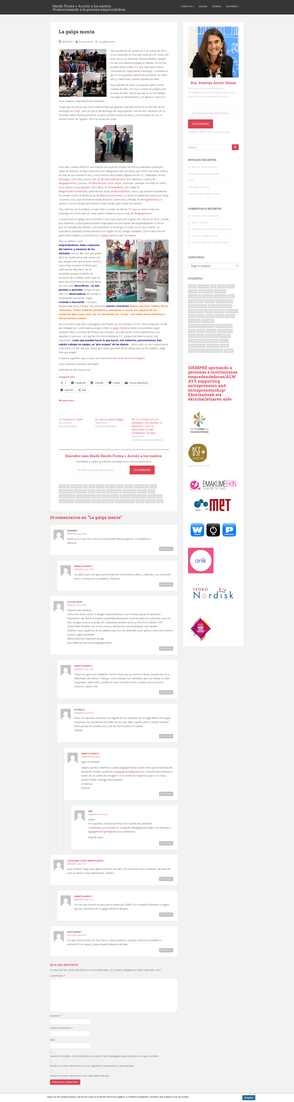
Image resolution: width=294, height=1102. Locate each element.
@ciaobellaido (115, 187)
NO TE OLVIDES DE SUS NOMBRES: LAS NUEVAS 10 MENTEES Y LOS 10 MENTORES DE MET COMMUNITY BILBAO (147, 426)
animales (64, 486)
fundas (100, 491)
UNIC (191, 180)
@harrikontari (99, 183)
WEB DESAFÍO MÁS (199, 465)
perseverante (82, 501)
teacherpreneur (196, 345)
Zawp (129, 71)
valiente (150, 501)
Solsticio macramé (125, 501)
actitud (192, 286)
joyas (151, 491)
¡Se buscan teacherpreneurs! (203, 173)
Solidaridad (194, 340)
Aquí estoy (226, 229)
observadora (155, 496)
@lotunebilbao (122, 191)
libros (105, 496)
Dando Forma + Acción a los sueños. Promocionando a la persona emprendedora (89, 7)
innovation (208, 321)
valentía (228, 350)
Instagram (139, 358)
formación (232, 311)
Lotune (114, 496)
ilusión (219, 316)
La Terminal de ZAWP (71, 419)
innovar (142, 491)
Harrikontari (129, 491)
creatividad (194, 296)
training (193, 350)
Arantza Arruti (86, 41)
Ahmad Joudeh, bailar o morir (204, 193)
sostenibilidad (210, 340)
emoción (209, 301)
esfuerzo (219, 311)
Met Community (223, 325)
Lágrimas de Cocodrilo (89, 496)
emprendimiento (197, 306)
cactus (129, 486)
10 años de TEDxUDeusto (202, 167)
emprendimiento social (220, 306)
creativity (207, 296)
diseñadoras (66, 491)
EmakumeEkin (195, 301)
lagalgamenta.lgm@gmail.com (104, 831)
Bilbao (230, 286)
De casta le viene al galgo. (109, 419)
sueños (223, 340)
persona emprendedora (218, 335)
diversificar (80, 491)
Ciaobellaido (141, 486)
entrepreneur (195, 311)
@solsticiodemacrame (113, 179)
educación (220, 296)
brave (120, 486)
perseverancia (196, 335)
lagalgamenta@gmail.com (130, 771)
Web (52, 1039)
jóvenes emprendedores (201, 325)
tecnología (212, 345)
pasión (201, 330)
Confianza (220, 291)
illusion (209, 316)
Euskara (216, 6)
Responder (166, 549)
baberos (110, 486)
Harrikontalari (114, 491)
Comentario (57, 975)
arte (92, 486)
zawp (159, 501)
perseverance (66, 501)
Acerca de (186, 6)
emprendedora (224, 301)
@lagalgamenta (67, 183)
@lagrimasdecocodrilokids (73, 191)
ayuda (221, 286)
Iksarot (215, 215)
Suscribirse (142, 470)
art (85, 486)
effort (91, 491)
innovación (194, 321)
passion (211, 330)
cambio (193, 291)
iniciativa (230, 316)
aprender (76, 486)
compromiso (206, 291)
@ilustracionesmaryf (111, 195)
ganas (192, 316)
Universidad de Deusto (211, 350)
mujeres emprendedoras (133, 496)
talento (140, 501)
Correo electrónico (61, 1028)
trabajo (224, 345)
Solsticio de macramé (102, 501)
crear (153, 486)
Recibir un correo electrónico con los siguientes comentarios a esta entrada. (92, 1065)
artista (100, 486)
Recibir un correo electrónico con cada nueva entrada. (79, 1075)
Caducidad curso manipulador (85, 860)
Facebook (122, 358)
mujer (192, 330)
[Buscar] (235, 147)
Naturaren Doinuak (198, 187)
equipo (208, 311)
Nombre (55, 1015)
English (203, 6)
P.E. (136, 67)
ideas (200, 316)
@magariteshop (149, 199)
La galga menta (107, 41)
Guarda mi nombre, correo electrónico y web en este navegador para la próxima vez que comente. (104, 1056)
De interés (231, 6)
